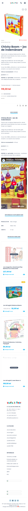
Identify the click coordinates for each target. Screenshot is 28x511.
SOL (8, 474)
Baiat (11, 225)
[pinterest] (18, 500)
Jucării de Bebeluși (11, 443)
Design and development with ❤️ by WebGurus (14, 506)
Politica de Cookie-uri (12, 463)
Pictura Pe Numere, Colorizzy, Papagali (12, 343)
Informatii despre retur (13, 466)
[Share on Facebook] (17, 105)
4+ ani (11, 229)
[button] (2, 3)
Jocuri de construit (12, 435)
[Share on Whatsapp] (25, 105)
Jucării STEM (10, 446)
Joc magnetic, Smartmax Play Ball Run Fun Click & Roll (12, 267)
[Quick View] (24, 274)
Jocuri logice (10, 432)
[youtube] (15, 500)
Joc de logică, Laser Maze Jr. (12, 380)
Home (2, 40)
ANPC (8, 471)
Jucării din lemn (11, 440)
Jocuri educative (5, 42)
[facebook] (10, 500)
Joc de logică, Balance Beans (12, 305)
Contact (9, 469)
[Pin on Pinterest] (22, 105)
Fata (15, 225)
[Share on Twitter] (19, 105)
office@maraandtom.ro (12, 418)
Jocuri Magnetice (11, 438)
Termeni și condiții (11, 456)
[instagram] (13, 500)
